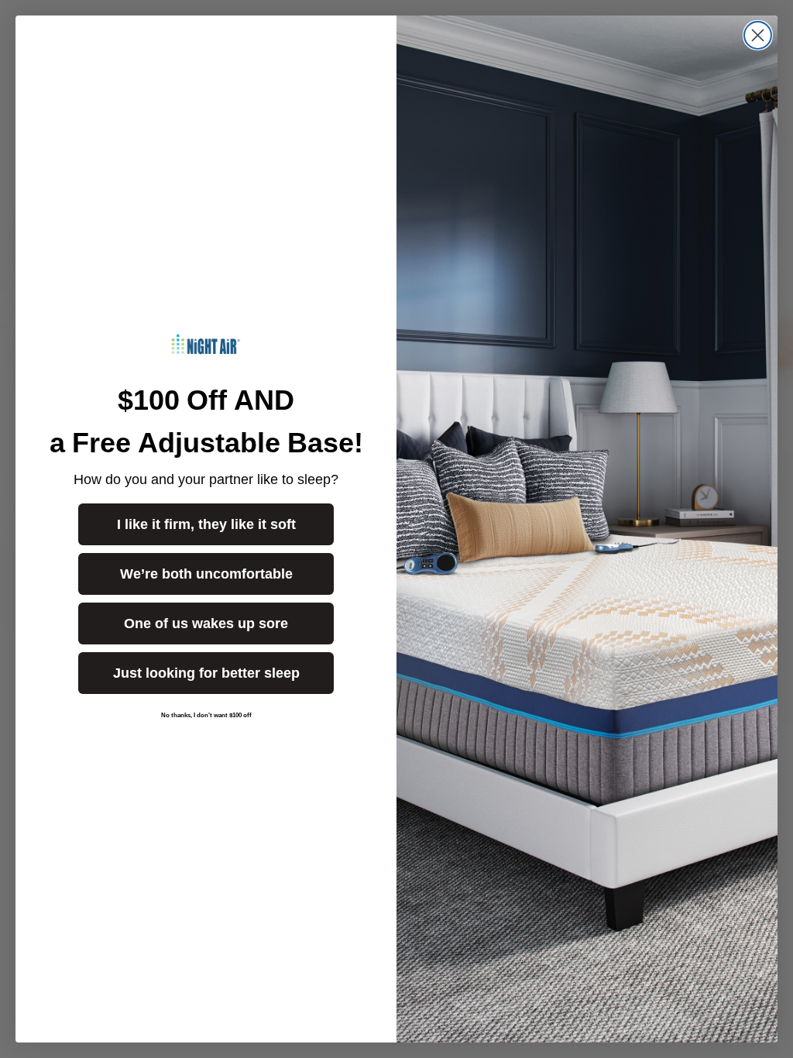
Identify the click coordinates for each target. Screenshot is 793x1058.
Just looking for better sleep (206, 673)
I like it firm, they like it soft (206, 524)
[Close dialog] (757, 35)
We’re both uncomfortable (206, 574)
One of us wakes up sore (206, 623)
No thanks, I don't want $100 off (206, 715)
